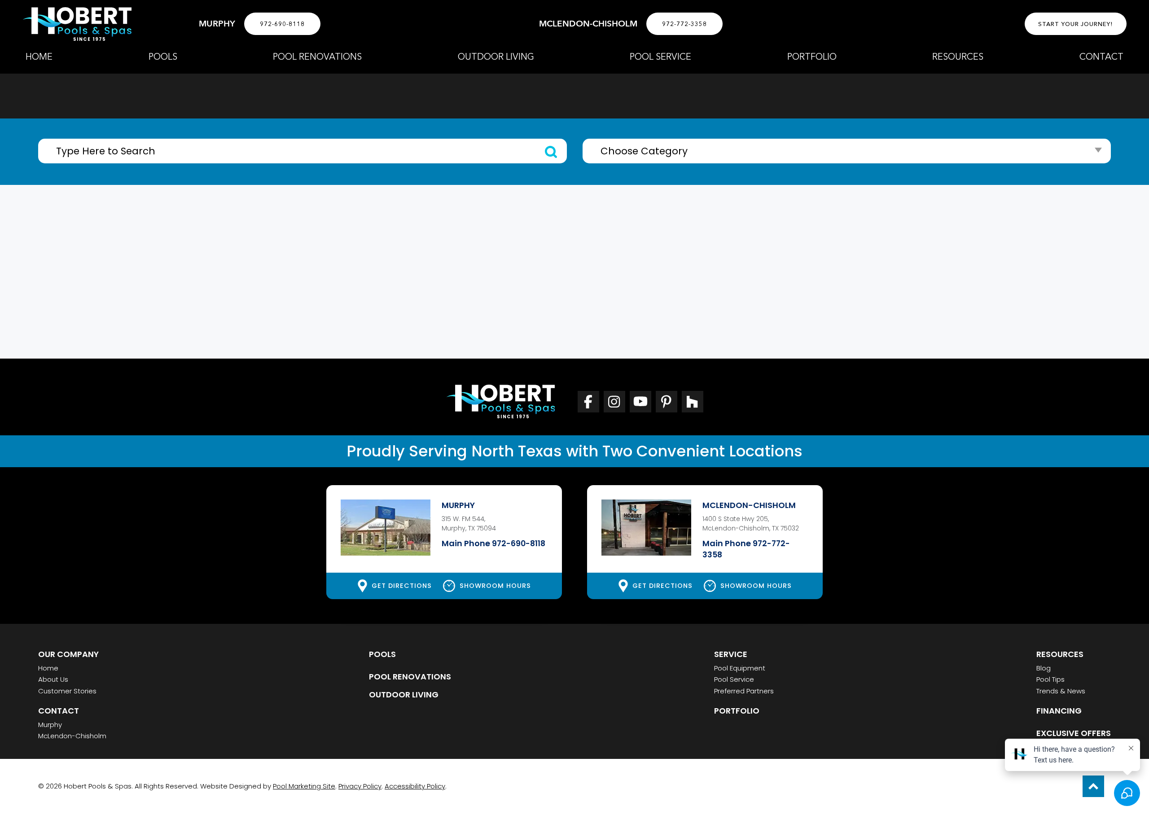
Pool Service (734, 679)
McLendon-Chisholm (72, 736)
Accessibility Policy (415, 786)
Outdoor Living (404, 694)
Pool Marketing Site (304, 786)
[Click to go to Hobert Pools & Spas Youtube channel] (640, 401)
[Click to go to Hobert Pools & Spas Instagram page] (614, 401)
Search (551, 152)
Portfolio (736, 710)
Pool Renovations (410, 676)
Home (48, 668)
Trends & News (1060, 691)
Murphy (50, 724)
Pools (382, 654)
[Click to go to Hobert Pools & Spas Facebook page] (588, 401)
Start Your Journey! (1075, 23)
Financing (1059, 710)
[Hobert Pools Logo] (77, 24)
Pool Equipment (739, 668)
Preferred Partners (744, 691)
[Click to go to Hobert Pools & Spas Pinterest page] (666, 401)
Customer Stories (67, 691)
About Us (53, 679)
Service (730, 654)
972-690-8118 (282, 23)
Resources (1059, 654)
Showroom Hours (495, 585)
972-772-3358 (684, 23)
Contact (58, 710)
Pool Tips (1050, 679)
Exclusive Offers (1073, 733)
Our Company (68, 654)
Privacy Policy (360, 786)
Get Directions (402, 585)
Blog (1043, 668)
